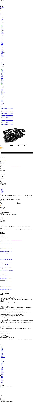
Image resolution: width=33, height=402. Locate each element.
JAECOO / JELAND (3, 357)
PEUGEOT (2, 366)
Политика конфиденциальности (3, 397)
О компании (2, 382)
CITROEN (2, 350)
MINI (1, 364)
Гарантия (2, 376)
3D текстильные (1, 7)
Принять (1, 106)
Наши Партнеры (2, 380)
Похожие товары (1, 241)
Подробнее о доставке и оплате (3, 160)
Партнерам (2, 2)
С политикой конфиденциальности (4, 399)
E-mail (5, 238)
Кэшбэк (2, 192)
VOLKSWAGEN (2, 372)
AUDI (1, 346)
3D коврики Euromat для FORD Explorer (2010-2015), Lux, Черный (6, 267)
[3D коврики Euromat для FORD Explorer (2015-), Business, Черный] (7, 108)
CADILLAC (2, 348)
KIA (1, 360)
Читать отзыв (16, 214)
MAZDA (2, 363)
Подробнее (7, 253)
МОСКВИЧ (2, 374)
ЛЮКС (4, 7)
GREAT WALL (2, 354)
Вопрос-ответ (2, 191)
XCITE (1, 373)
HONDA (2, 355)
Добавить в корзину (2, 162)
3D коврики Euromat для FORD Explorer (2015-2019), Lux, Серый (6, 251)
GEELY (2, 353)
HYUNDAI (2, 356)
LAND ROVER (2, 361)
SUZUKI (2, 369)
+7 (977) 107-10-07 (1, 5)
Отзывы (2, 190)
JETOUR (2, 358)
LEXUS (2, 362)
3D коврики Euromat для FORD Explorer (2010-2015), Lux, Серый (6, 289)
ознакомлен (5, 399)
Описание (2, 189)
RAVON (2, 367)
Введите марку (1, 13)
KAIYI (1, 359)
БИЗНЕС (1, 8)
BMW (1, 347)
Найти (0, 14)
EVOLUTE (2, 351)
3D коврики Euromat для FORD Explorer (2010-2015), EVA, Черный (6, 278)
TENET (2, 370)
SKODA (2, 368)
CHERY (2, 349)
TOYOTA (2, 371)
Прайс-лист (2, 379)
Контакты (2, 381)
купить (5, 253)
